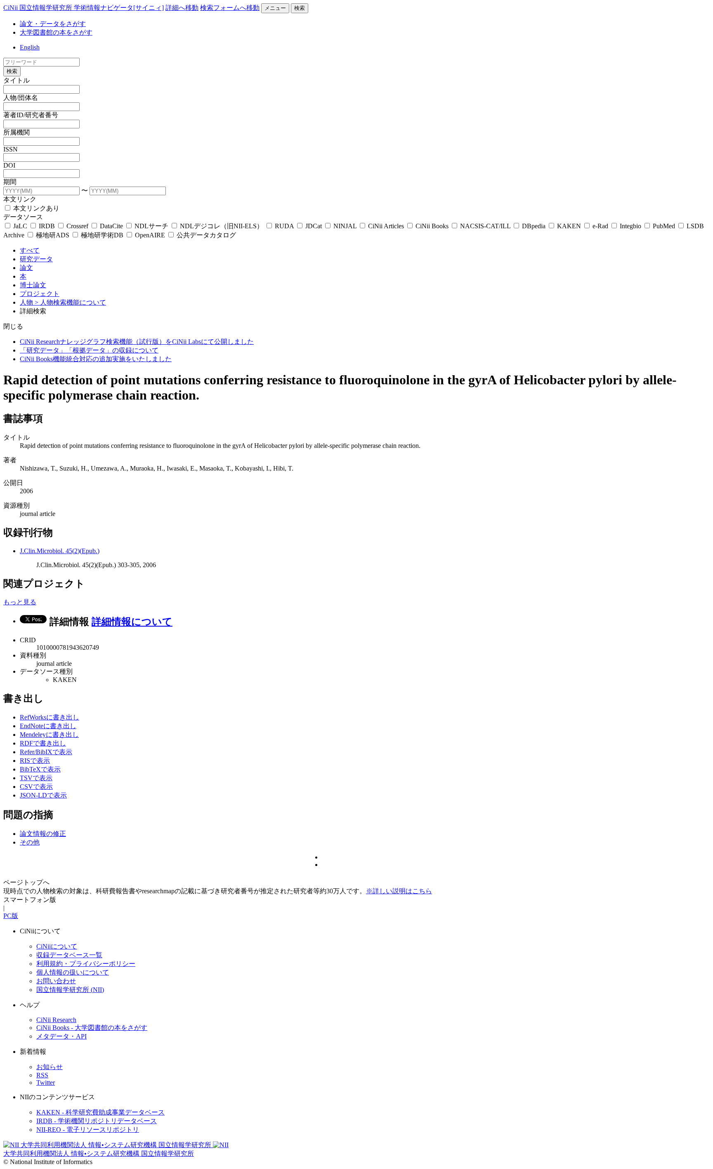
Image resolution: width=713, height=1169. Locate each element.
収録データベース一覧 (69, 954)
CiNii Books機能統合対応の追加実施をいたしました (96, 358)
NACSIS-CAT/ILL (485, 226)
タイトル (16, 80)
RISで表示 (35, 760)
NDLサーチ (151, 226)
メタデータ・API (61, 1036)
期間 (10, 181)
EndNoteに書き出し (48, 725)
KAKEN (569, 226)
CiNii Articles (386, 226)
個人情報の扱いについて (72, 972)
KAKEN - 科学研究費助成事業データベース (100, 1112)
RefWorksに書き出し (49, 717)
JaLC (20, 226)
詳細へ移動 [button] (181, 7)
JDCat (313, 226)
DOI (9, 165)
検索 (299, 8)
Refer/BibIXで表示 (46, 751)
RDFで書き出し (43, 743)
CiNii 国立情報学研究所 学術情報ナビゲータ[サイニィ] (83, 7)
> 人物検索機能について (70, 302)
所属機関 (16, 132)
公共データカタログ (205, 235)
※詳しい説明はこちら (399, 890)
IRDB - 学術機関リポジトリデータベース (96, 1120)
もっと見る (19, 602)
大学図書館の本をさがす (56, 32)
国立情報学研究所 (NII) (70, 989)
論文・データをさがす (53, 23)
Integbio (630, 226)
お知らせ (49, 1066)
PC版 (10, 915)
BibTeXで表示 (40, 769)
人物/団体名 (20, 97)
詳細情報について (132, 621)
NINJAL (345, 226)
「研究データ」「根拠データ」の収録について (89, 350)
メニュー (275, 8)
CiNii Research (56, 1019)
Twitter (45, 1082)
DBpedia (533, 226)
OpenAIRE (150, 235)
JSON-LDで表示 (43, 795)
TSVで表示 (36, 777)
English (30, 47)
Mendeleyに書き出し (49, 734)
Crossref (77, 226)
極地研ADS (52, 235)
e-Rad (600, 226)
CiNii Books (432, 226)
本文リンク (19, 199)
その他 (30, 842)
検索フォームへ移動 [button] (230, 7)
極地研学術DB (102, 235)
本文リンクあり (35, 208)
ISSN (10, 149)
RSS (42, 1075)
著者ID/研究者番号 (30, 114)
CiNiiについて (56, 946)
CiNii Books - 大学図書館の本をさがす (91, 1027)
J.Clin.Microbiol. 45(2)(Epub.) (59, 550)
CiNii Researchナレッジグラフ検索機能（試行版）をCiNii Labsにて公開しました (137, 341)
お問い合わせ (56, 980)
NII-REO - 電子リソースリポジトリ (87, 1129)
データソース (23, 216)
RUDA (284, 226)
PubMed (664, 226)
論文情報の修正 (43, 833)
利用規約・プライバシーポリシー (85, 963)
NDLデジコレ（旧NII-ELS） (221, 226)
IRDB (47, 226)
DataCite (111, 226)
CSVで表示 (36, 786)
